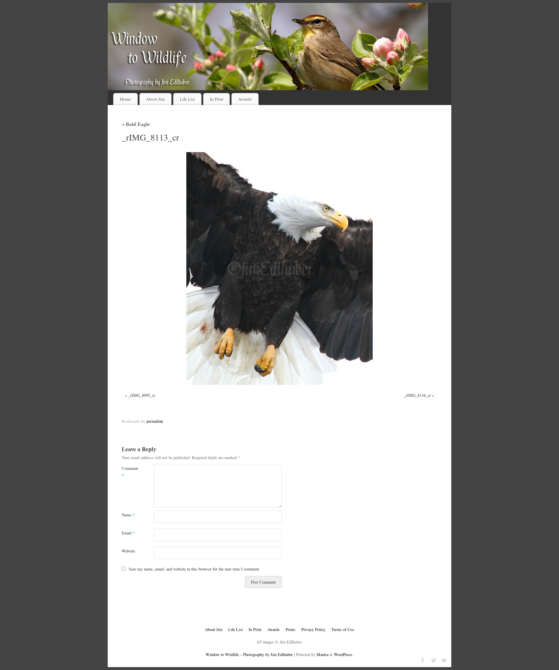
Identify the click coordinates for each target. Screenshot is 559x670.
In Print (216, 99)
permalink (154, 421)
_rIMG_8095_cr (141, 395)
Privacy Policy (313, 629)
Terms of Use (342, 629)
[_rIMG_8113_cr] (279, 268)
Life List (187, 99)
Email (128, 533)
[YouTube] (443, 659)
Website (128, 551)
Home (125, 99)
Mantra (322, 654)
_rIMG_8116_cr (417, 395)
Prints (291, 629)
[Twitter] (432, 659)
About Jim (155, 99)
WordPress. (343, 654)
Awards (245, 99)
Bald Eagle (136, 124)
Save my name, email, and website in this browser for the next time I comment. (194, 569)
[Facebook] (422, 659)
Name (128, 515)
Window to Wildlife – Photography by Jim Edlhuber (249, 654)
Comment (130, 471)
